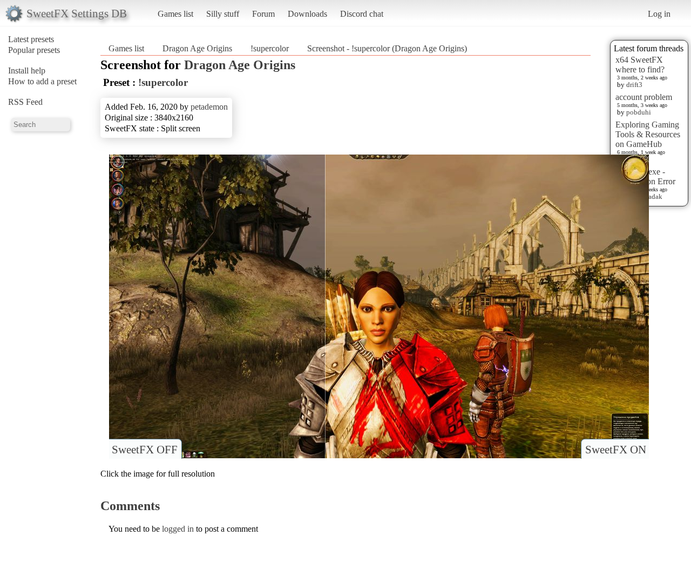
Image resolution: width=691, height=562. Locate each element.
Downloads (307, 13)
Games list (175, 13)
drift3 (634, 85)
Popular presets (34, 50)
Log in (659, 13)
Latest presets (31, 39)
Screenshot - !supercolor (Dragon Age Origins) (387, 48)
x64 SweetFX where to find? (640, 64)
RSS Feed (25, 101)
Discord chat (361, 13)
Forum (263, 13)
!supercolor (269, 48)
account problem (643, 97)
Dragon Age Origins (197, 48)
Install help (26, 70)
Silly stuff (222, 13)
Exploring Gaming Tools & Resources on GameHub (647, 134)
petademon (209, 106)
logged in (178, 528)
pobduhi (638, 112)
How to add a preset (42, 81)
